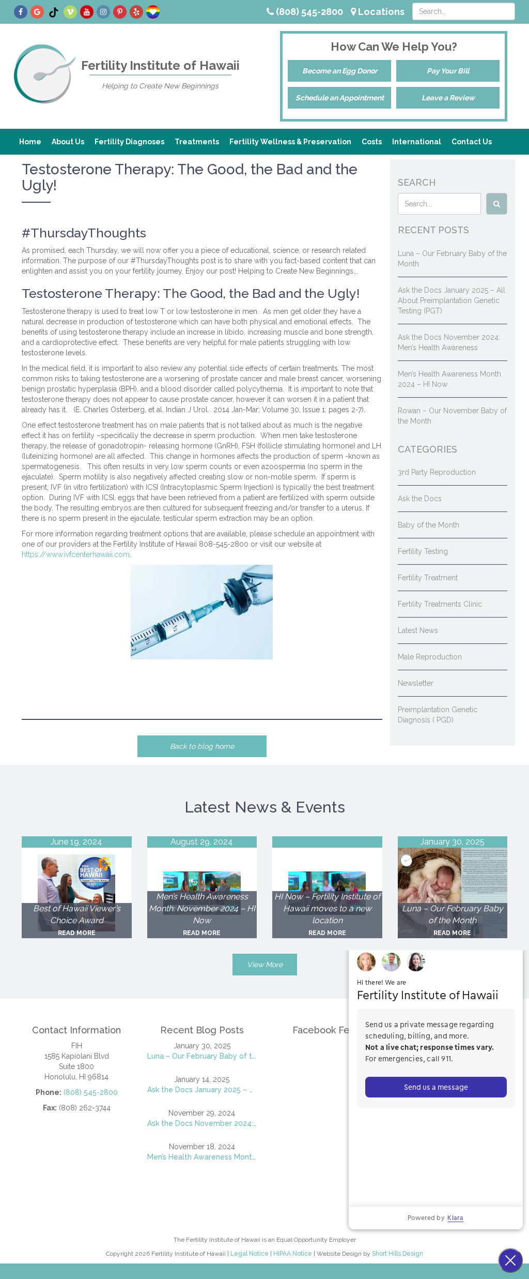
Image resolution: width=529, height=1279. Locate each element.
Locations (380, 11)
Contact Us (472, 142)
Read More (77, 933)
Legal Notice (249, 1253)
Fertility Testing (423, 551)
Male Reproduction (430, 657)
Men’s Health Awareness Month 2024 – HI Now (202, 1157)
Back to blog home (202, 746)
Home (30, 142)
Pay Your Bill (448, 71)
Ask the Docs (420, 498)
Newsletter (415, 683)
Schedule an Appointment (339, 98)
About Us (68, 142)
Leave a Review (448, 98)
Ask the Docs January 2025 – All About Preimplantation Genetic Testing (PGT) (451, 300)
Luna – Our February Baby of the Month (202, 1056)
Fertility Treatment (428, 578)
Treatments (197, 142)
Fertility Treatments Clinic (440, 604)
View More (265, 964)
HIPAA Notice (292, 1253)
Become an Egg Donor (339, 71)
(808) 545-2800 (308, 11)
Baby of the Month (428, 525)
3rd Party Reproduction (437, 472)
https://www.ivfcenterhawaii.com (76, 554)
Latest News (418, 630)
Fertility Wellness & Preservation (290, 142)
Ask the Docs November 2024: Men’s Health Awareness (202, 1123)
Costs (372, 142)
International (416, 142)
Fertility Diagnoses (129, 142)
